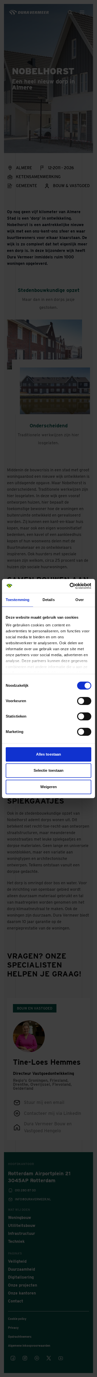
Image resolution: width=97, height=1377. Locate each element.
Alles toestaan (48, 754)
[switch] (84, 701)
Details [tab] (49, 600)
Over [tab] (79, 600)
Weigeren (48, 787)
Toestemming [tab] (17, 600)
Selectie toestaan (49, 770)
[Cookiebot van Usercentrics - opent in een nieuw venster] (69, 586)
